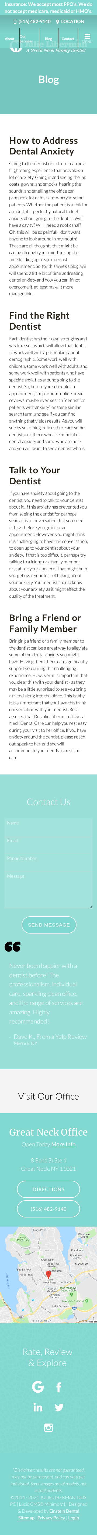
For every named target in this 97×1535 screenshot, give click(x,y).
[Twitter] (59, 1408)
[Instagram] (48, 1428)
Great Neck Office (48, 1132)
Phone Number (22, 858)
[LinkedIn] (38, 1408)
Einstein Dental (64, 1511)
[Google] (38, 1387)
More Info (63, 1144)
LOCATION (72, 21)
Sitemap (26, 1517)
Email (12, 840)
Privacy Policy (51, 1517)
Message (15, 876)
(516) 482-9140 (35, 21)
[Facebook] (59, 1387)
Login (73, 1517)
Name (13, 823)
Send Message (49, 925)
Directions (49, 1189)
